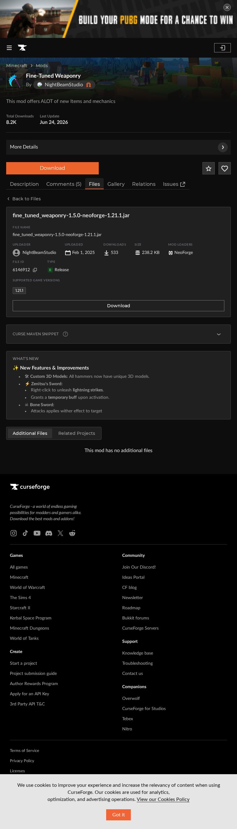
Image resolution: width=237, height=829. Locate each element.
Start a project (23, 663)
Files (94, 184)
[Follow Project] (224, 168)
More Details (24, 147)
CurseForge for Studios (144, 709)
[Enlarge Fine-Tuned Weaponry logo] (14, 81)
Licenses (17, 771)
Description (24, 184)
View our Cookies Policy (163, 799)
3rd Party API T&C (27, 704)
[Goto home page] (22, 48)
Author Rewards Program (34, 684)
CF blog (129, 588)
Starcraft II (20, 608)
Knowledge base (137, 653)
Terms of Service (24, 751)
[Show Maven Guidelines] (218, 334)
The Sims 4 (20, 598)
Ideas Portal (133, 577)
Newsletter (132, 598)
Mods (42, 65)
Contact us (132, 674)
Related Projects (76, 433)
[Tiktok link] (25, 533)
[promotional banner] (118, 19)
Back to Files (26, 199)
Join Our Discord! (139, 567)
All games (19, 567)
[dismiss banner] (227, 7)
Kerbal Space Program (31, 618)
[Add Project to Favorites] (208, 168)
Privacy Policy (22, 761)
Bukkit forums (135, 618)
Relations (144, 184)
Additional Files (30, 433)
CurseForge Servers (140, 628)
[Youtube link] (37, 533)
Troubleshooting (137, 663)
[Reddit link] (72, 533)
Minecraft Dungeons (29, 628)
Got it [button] (118, 814)
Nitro (127, 729)
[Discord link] (48, 533)
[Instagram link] (13, 533)
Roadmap (131, 608)
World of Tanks (24, 638)
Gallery (116, 184)
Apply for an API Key (29, 694)
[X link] (60, 533)
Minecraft (16, 65)
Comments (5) (63, 184)
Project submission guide (33, 674)
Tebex (127, 719)
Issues (170, 184)
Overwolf (131, 698)
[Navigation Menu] (9, 48)
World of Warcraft (27, 588)
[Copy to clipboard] (35, 270)
